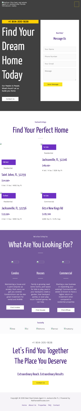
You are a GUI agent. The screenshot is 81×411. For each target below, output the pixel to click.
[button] (10, 99)
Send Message (53, 84)
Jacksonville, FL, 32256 (14, 208)
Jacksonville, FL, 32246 (54, 160)
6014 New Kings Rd (52, 208)
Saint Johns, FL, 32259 (14, 175)
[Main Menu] (76, 4)
